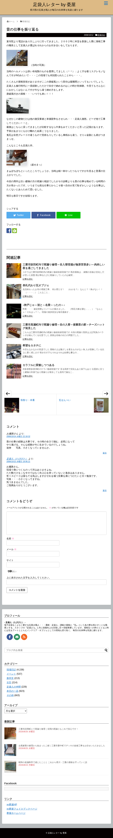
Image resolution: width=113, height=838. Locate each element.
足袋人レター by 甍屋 (54, 4)
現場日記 (101, 35)
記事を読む (28, 279)
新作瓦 (10, 678)
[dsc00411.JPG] (17, 112)
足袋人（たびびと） (17, 458)
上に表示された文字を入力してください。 (28, 577)
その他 (10, 695)
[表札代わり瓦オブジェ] (13, 291)
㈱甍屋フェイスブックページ (22, 809)
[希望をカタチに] (13, 351)
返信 (105, 453)
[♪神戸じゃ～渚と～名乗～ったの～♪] (13, 311)
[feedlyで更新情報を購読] (14, 230)
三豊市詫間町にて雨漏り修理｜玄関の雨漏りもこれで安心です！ (48, 729)
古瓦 (9, 682)
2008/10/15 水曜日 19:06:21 (18, 461)
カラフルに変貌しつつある (38, 365)
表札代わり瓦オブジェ (36, 285)
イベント (11, 674)
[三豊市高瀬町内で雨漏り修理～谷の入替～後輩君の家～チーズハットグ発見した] (13, 330)
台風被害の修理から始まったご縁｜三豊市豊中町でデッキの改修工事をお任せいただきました (62, 745)
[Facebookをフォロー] (8, 230)
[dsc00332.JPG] (17, 65)
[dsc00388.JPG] (16, 164)
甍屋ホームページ (16, 813)
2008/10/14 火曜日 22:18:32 (18, 436)
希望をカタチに (32, 345)
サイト (10, 560)
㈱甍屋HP (12, 804)
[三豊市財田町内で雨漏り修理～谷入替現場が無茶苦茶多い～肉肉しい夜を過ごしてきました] (13, 270)
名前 (10, 538)
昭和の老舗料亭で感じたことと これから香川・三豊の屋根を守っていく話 (53, 762)
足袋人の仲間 (14, 687)
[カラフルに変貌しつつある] (13, 371)
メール (11, 549)
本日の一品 (12, 691)
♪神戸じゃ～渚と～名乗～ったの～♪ (44, 304)
